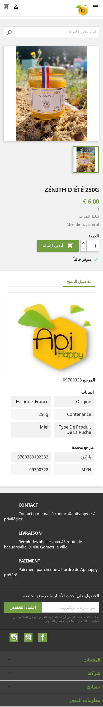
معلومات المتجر (84, 700)
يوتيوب (28, 637)
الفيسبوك (42, 637)
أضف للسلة (58, 245)
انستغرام (14, 637)
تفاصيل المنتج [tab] (79, 281)
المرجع (89, 379)
